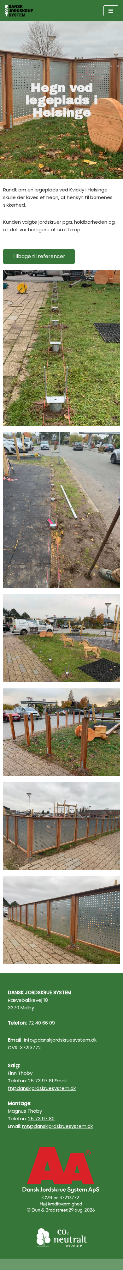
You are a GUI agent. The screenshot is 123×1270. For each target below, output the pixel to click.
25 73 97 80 (41, 1118)
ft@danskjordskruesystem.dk (42, 1088)
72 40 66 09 (41, 1022)
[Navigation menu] (110, 10)
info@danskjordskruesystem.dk (60, 1040)
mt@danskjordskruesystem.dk (57, 1126)
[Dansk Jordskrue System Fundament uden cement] (20, 10)
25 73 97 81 (40, 1080)
